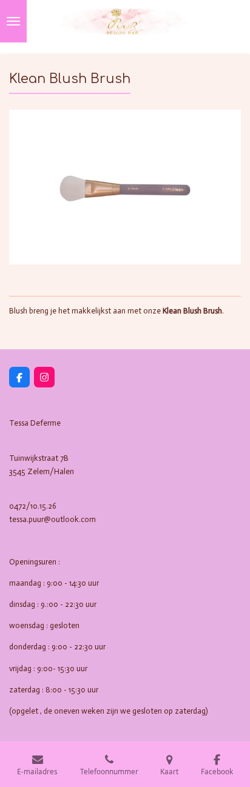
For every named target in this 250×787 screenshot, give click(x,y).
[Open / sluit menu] (13, 21)
